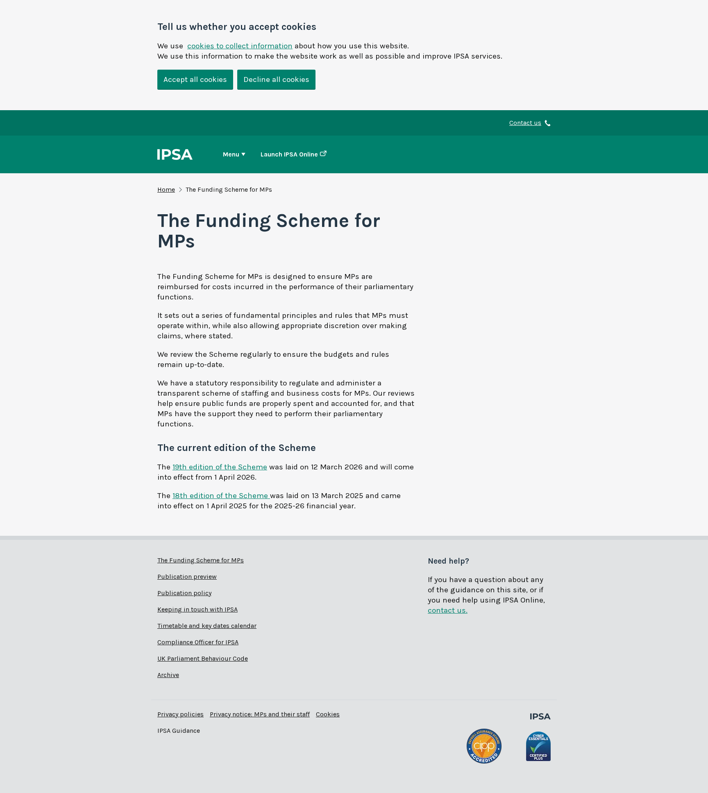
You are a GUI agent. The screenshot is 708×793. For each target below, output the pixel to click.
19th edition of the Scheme (219, 466)
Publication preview (187, 576)
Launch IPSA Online (289, 154)
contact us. (447, 610)
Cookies (328, 714)
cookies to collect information (240, 45)
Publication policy (184, 593)
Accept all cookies (195, 79)
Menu (231, 154)
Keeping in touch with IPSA (197, 609)
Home (166, 189)
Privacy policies (180, 714)
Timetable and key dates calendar (206, 626)
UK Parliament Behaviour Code (202, 658)
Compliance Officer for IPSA (197, 642)
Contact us (525, 123)
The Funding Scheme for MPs (200, 560)
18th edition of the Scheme (221, 495)
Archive (168, 675)
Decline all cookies (276, 79)
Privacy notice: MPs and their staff (260, 714)
